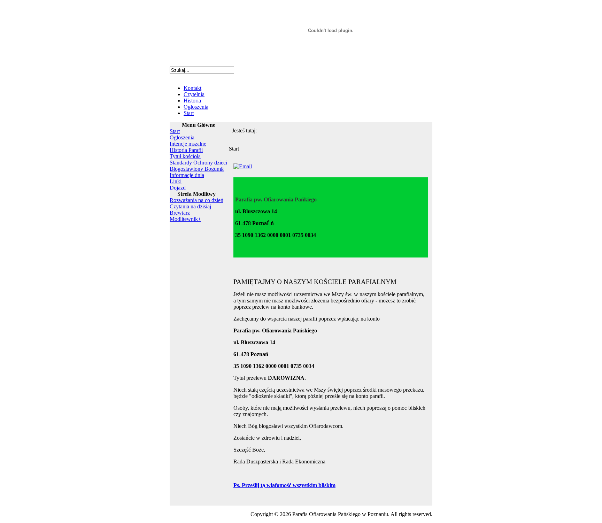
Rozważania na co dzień (196, 200)
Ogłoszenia (196, 107)
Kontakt (192, 88)
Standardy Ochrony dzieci (198, 163)
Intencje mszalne (188, 144)
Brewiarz (180, 213)
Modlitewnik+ (185, 219)
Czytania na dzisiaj (190, 206)
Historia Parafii (186, 150)
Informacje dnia (187, 175)
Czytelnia (194, 94)
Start (189, 113)
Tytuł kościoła (185, 156)
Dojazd (178, 188)
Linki (176, 181)
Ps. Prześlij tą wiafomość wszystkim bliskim (284, 485)
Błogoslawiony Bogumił (197, 169)
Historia (192, 100)
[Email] (242, 166)
